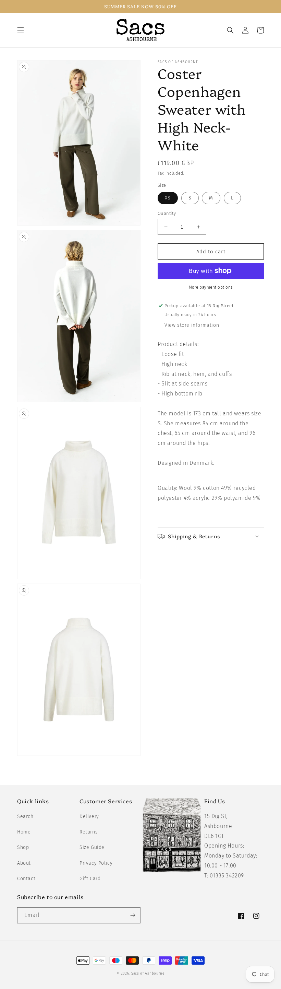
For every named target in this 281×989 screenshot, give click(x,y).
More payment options (211, 287)
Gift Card (90, 879)
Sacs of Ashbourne (147, 973)
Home (23, 832)
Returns (89, 832)
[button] (20, 30)
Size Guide (92, 847)
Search (25, 816)
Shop (23, 847)
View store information (191, 325)
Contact (26, 879)
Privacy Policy (96, 863)
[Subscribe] (132, 915)
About (24, 863)
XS (168, 198)
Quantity (167, 213)
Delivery (89, 816)
